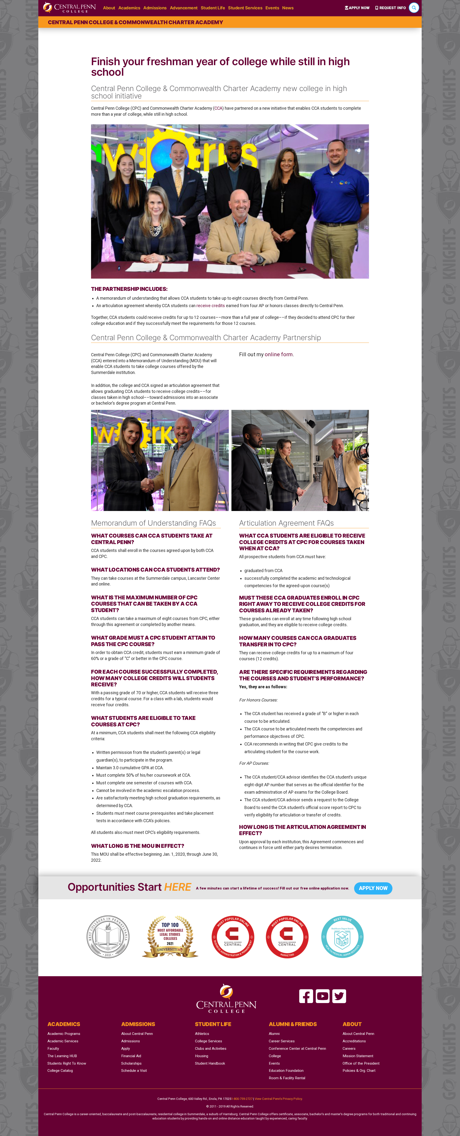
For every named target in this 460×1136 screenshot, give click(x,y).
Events (272, 7)
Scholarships (131, 1063)
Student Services (245, 7)
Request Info (393, 8)
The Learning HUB (62, 1056)
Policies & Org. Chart (359, 1070)
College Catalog (60, 1070)
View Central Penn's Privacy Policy (278, 1099)
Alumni (274, 1034)
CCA (218, 108)
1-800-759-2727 (242, 1099)
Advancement (184, 7)
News (287, 7)
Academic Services (62, 1041)
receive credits (210, 305)
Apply (125, 1048)
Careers (349, 1048)
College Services (208, 1041)
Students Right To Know (66, 1063)
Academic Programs (63, 1034)
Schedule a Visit (134, 1070)
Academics (129, 7)
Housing (201, 1056)
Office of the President (361, 1063)
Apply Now (359, 8)
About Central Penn (137, 1034)
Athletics (202, 1034)
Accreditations (354, 1041)
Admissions (155, 7)
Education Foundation (286, 1070)
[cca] (306, 996)
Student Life (213, 7)
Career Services (282, 1041)
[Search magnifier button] (414, 7)
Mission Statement (358, 1056)
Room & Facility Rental (287, 1078)
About (109, 7)
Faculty (53, 1048)
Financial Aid (131, 1056)
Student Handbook (210, 1063)
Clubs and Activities (210, 1048)
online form (279, 354)
